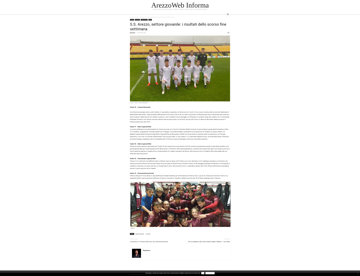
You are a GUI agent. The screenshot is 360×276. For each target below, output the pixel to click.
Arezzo (137, 17)
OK (203, 273)
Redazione (132, 32)
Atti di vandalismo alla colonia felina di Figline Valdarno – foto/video (209, 241)
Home (131, 17)
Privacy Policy (210, 273)
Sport (150, 19)
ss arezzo (148, 234)
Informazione (144, 19)
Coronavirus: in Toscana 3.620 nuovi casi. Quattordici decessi (149, 241)
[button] (228, 14)
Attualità (137, 19)
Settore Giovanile (139, 234)
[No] (358, 273)
